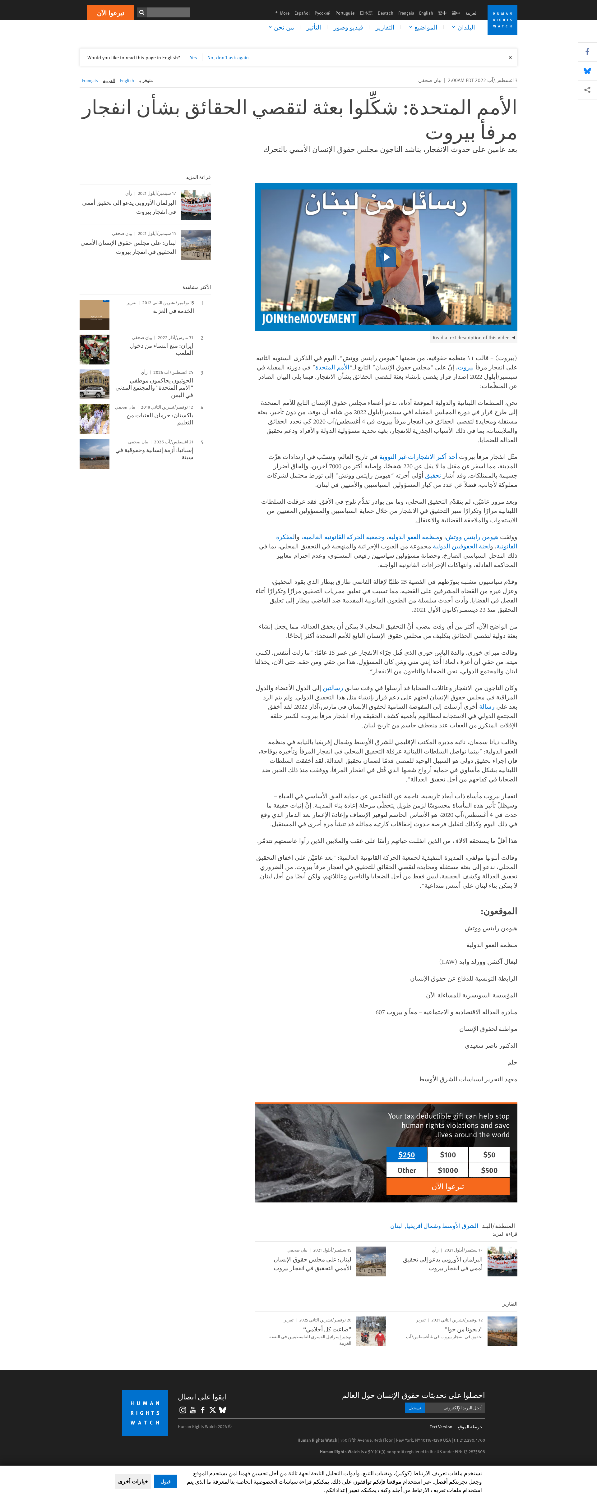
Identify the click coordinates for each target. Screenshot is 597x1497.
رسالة (487, 706)
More (280, 13)
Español (302, 13)
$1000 (448, 1170)
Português (345, 13)
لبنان (396, 1225)
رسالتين (333, 688)
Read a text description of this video (471, 337)
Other (406, 1170)
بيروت (466, 367)
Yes (193, 57)
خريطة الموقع (470, 1427)
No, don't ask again (228, 57)
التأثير (314, 27)
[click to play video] (386, 257)
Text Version (441, 1427)
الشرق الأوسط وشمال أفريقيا (442, 1225)
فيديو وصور (348, 27)
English (426, 13)
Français (406, 13)
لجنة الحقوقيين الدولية (461, 546)
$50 (489, 1154)
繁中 (442, 13)
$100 (448, 1154)
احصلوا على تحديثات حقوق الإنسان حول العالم (413, 1395)
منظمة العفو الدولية (413, 537)
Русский (323, 13)
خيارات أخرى (133, 1481)
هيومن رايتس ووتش (472, 537)
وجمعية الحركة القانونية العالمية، (343, 537)
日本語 (366, 13)
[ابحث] (142, 12)
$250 (406, 1154)
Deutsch (385, 13)
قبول (165, 1481)
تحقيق (433, 475)
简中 (456, 13)
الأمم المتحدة (332, 367)
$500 (489, 1170)
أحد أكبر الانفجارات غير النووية (418, 456)
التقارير (385, 27)
